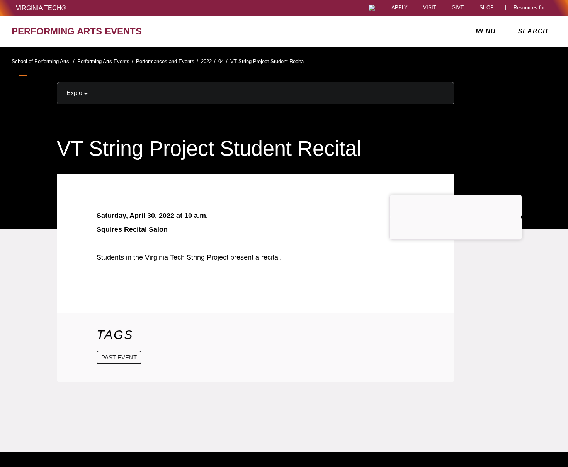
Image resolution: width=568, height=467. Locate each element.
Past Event (119, 357)
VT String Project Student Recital (267, 61)
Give (458, 7)
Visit (429, 7)
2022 (208, 61)
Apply (399, 7)
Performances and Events (167, 61)
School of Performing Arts (43, 61)
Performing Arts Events (105, 61)
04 (223, 61)
